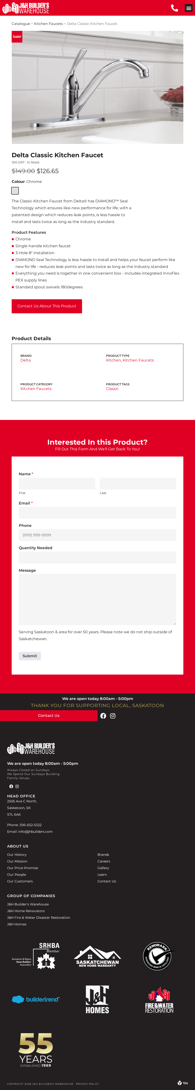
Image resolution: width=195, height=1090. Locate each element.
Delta (25, 360)
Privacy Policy (87, 1083)
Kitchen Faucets (48, 24)
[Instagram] (112, 715)
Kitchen (113, 360)
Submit (30, 656)
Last (103, 493)
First (22, 493)
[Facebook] (103, 715)
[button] (189, 8)
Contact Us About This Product (46, 306)
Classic (112, 388)
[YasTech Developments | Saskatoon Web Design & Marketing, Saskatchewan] (183, 1084)
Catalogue (21, 24)
